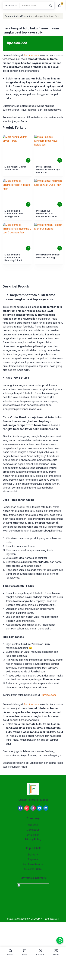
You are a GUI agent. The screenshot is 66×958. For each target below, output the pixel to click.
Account (40, 954)
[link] (17, 149)
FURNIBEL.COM (32, 919)
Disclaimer (33, 834)
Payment (33, 859)
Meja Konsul (22, 16)
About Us (33, 824)
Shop (24, 954)
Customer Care (33, 868)
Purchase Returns (33, 864)
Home (10, 954)
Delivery (33, 854)
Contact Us (33, 829)
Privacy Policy (33, 839)
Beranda (9, 16)
